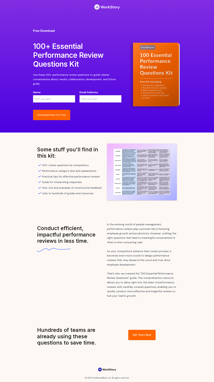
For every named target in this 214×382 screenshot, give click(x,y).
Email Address (88, 92)
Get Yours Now (142, 334)
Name (37, 92)
